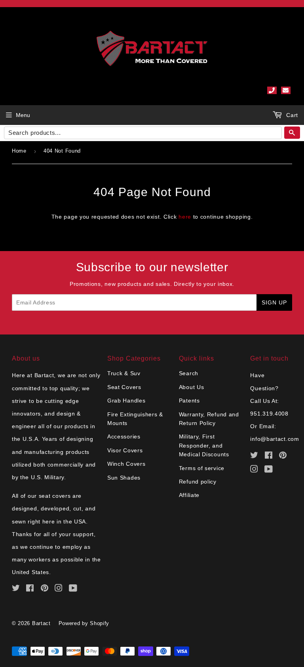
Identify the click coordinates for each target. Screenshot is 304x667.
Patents (189, 400)
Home (19, 151)
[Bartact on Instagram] (59, 589)
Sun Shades (124, 477)
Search (188, 373)
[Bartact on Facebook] (30, 589)
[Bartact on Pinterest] (44, 589)
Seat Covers (124, 387)
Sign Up (274, 302)
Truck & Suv (124, 373)
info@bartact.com (274, 439)
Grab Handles (126, 400)
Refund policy (198, 481)
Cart (291, 115)
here (185, 217)
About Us (191, 387)
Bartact (41, 623)
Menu (23, 115)
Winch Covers (126, 464)
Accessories (124, 436)
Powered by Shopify (84, 623)
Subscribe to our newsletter (152, 267)
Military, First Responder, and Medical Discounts (204, 445)
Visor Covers (124, 450)
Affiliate (189, 495)
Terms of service (201, 468)
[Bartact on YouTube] (73, 589)
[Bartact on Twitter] (16, 589)
